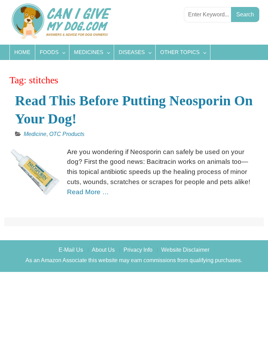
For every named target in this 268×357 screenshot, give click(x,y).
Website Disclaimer (185, 250)
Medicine (35, 134)
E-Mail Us (71, 250)
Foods (49, 52)
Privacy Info (138, 250)
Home (22, 52)
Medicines (88, 52)
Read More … (88, 192)
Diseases (132, 52)
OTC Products (66, 134)
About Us (103, 250)
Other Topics (180, 52)
